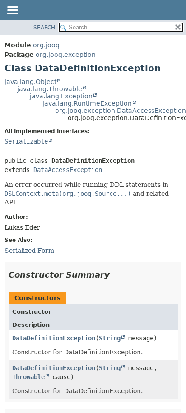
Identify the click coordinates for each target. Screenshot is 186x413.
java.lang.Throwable (49, 89)
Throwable (28, 377)
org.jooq (46, 45)
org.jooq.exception (66, 54)
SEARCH (44, 27)
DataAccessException (67, 169)
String (110, 338)
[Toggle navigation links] (12, 11)
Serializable (26, 141)
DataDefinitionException (53, 338)
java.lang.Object (30, 81)
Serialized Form (29, 250)
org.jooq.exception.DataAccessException (120, 110)
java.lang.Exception (61, 96)
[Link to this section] (116, 274)
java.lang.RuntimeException (87, 103)
